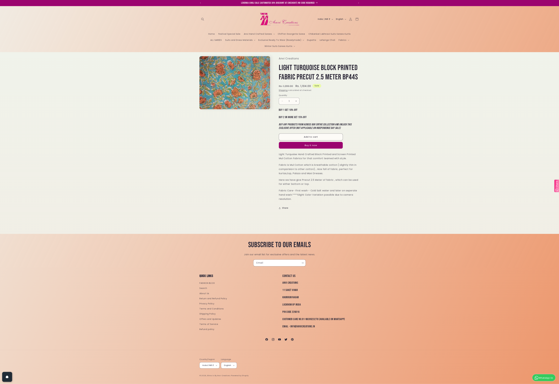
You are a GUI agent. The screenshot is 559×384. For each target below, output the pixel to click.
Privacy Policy (206, 303)
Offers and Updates (210, 319)
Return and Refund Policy (213, 298)
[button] (202, 19)
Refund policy (206, 329)
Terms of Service (208, 324)
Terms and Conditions (211, 308)
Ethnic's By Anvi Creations (219, 375)
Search (203, 288)
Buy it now (311, 145)
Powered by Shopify (240, 375)
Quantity (283, 95)
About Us (204, 293)
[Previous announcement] (200, 3)
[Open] (7, 377)
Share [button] (285, 207)
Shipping (283, 90)
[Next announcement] (358, 3)
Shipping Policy (207, 313)
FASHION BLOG (207, 283)
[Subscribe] (302, 262)
